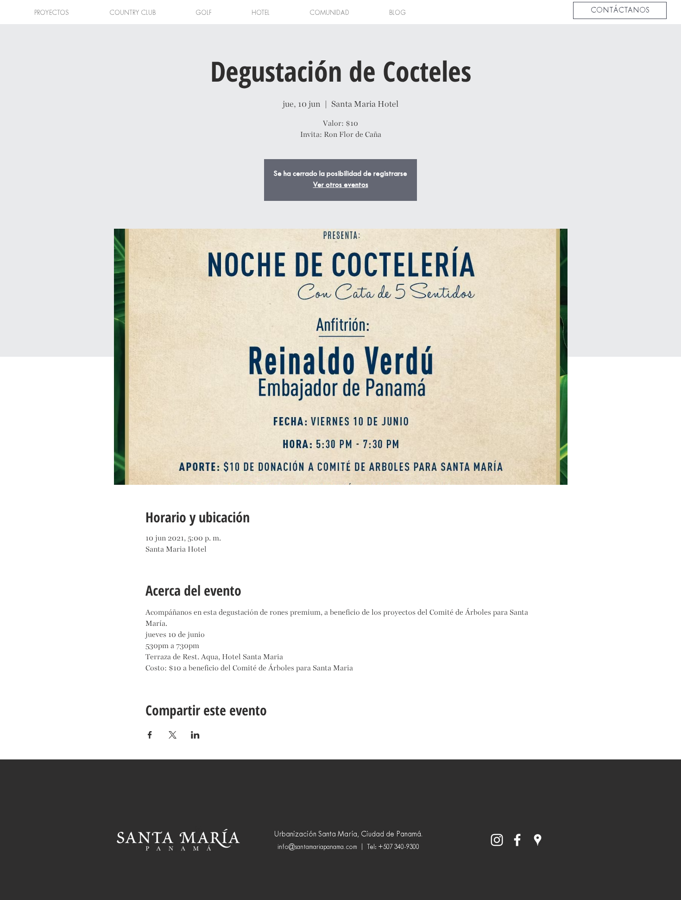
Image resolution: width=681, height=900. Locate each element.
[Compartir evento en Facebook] (149, 735)
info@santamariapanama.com (317, 847)
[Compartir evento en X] (172, 735)
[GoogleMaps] (538, 840)
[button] (51, 13)
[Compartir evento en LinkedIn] (195, 735)
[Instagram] (497, 840)
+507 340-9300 (398, 847)
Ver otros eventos (340, 185)
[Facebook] (517, 840)
